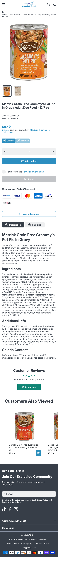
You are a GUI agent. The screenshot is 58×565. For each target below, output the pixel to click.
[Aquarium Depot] (29, 4)
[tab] (35, 224)
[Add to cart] (38, 453)
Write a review (29, 387)
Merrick (14, 118)
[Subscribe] (52, 494)
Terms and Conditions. (33, 171)
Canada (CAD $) (27, 535)
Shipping (5, 130)
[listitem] (24, 432)
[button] (54, 4)
